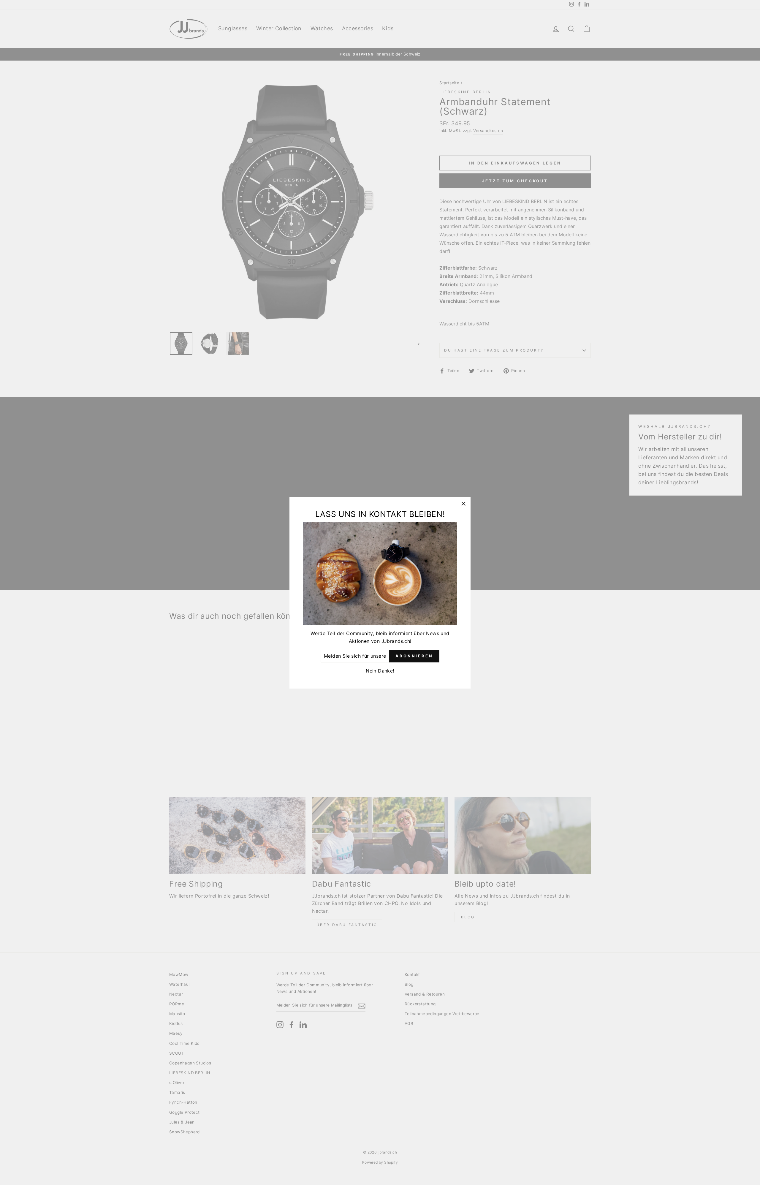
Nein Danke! (380, 671)
